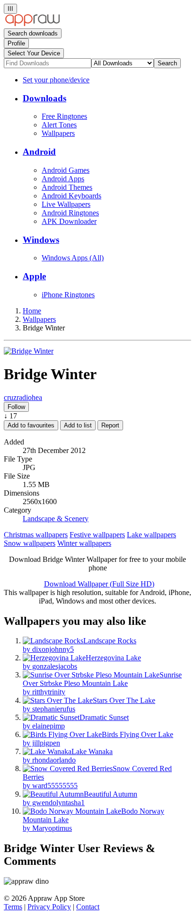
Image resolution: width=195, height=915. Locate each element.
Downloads (44, 98)
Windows (41, 240)
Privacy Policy (49, 907)
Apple (34, 276)
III (10, 8)
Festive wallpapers (97, 535)
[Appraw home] (32, 24)
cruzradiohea (23, 397)
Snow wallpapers (29, 543)
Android (39, 152)
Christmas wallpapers (36, 535)
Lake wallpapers (151, 535)
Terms (13, 907)
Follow (16, 406)
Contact (87, 907)
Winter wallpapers (84, 543)
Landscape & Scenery (56, 519)
